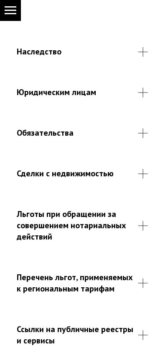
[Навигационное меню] (10, 10)
